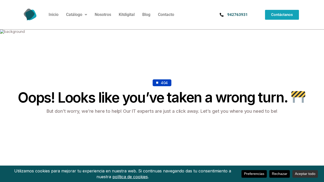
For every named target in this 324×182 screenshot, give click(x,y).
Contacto (166, 14)
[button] (76, 15)
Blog (146, 14)
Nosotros (103, 14)
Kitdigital (127, 14)
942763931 (237, 14)
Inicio (53, 14)
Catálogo (74, 14)
